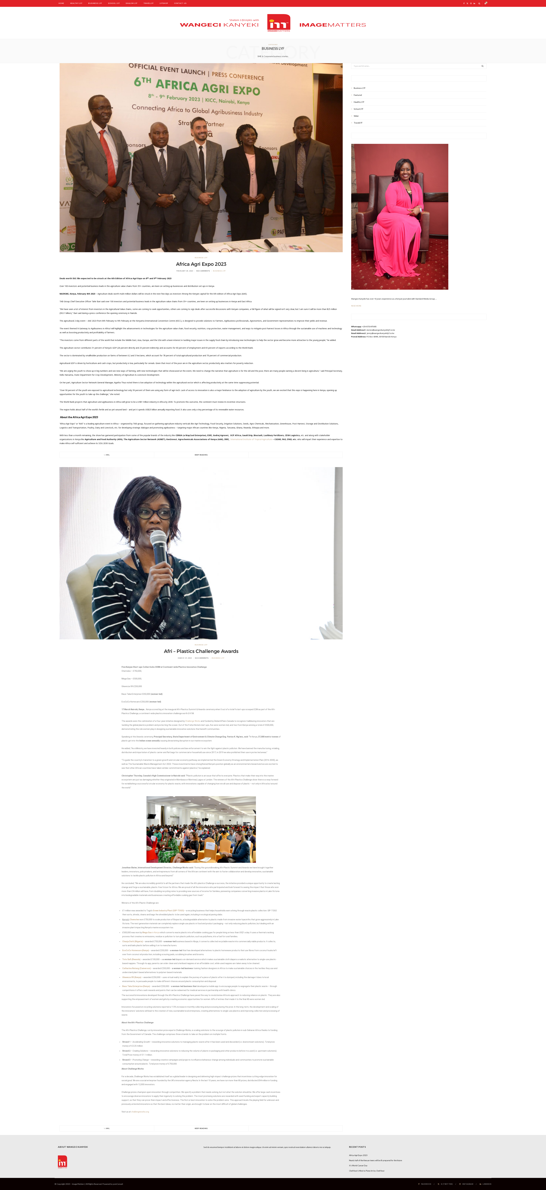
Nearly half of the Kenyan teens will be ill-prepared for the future (375, 1160)
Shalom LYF (131, 3)
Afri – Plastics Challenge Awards (201, 651)
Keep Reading (201, 455)
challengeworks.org (140, 1112)
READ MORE (356, 305)
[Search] (479, 3)
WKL (108, 455)
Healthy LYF (76, 3)
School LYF (114, 3)
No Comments (203, 271)
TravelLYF (148, 3)
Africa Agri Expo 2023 (201, 264)
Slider (356, 116)
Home (61, 3)
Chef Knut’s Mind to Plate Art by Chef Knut (366, 1171)
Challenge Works (192, 721)
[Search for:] (418, 66)
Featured (358, 95)
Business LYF (95, 3)
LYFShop (164, 3)
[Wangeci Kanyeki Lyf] (273, 23)
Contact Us (180, 3)
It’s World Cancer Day (358, 1165)
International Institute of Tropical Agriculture (251, 439)
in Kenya (156, 932)
